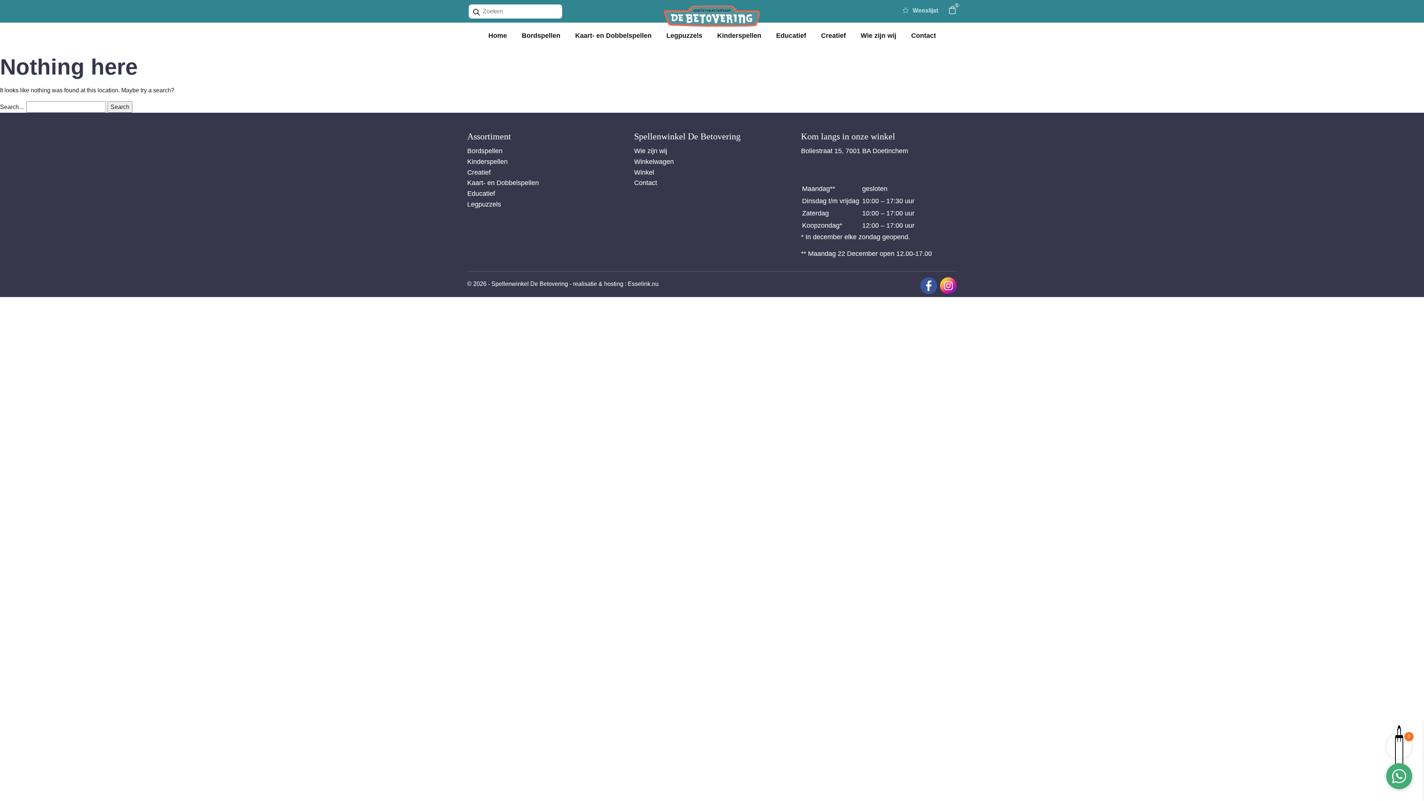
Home (497, 35)
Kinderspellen (739, 35)
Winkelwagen (654, 161)
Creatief (833, 35)
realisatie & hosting (598, 284)
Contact (923, 35)
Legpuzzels (684, 35)
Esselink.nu (643, 284)
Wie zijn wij (878, 35)
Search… (12, 107)
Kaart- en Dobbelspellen (613, 35)
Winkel (644, 172)
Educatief (791, 35)
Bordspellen (541, 35)
